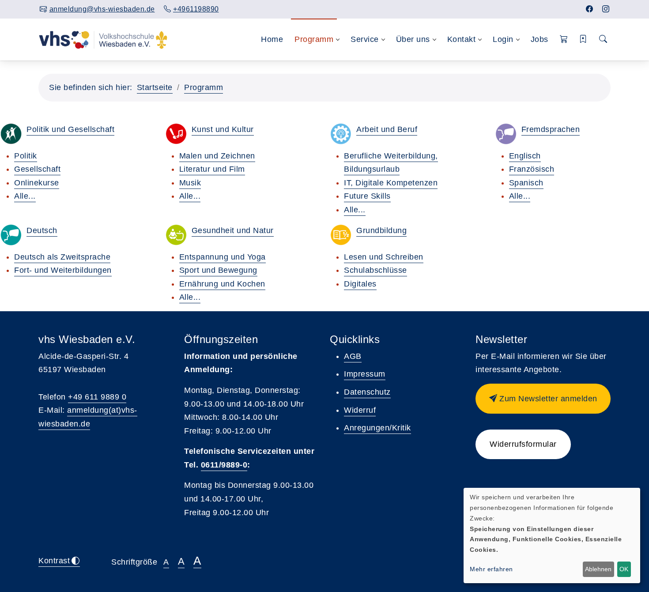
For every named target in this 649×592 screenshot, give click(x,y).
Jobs (539, 39)
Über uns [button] (413, 39)
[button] (564, 39)
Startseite (155, 87)
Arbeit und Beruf (386, 129)
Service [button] (365, 39)
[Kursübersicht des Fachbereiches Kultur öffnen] (176, 134)
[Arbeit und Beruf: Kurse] (341, 134)
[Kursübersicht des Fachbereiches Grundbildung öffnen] (341, 235)
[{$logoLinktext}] (103, 39)
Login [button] (503, 39)
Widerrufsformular (523, 444)
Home (272, 39)
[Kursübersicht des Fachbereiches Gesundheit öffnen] (176, 235)
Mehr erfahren (491, 569)
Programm (203, 87)
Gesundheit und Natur (233, 230)
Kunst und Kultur (223, 129)
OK (623, 569)
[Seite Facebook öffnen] (590, 9)
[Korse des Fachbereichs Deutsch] (11, 235)
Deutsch (41, 230)
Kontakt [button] (461, 39)
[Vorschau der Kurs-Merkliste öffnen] (583, 39)
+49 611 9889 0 (97, 396)
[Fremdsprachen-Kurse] (506, 134)
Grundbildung (381, 230)
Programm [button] (313, 39)
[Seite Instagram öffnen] (606, 9)
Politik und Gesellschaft (70, 129)
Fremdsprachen (550, 129)
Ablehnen (598, 569)
